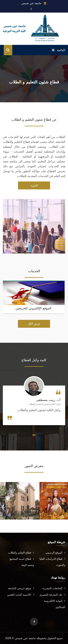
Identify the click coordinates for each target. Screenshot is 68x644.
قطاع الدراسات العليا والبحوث (52, 561)
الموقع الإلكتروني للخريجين (33, 308)
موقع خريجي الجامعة (19, 588)
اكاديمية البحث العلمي (19, 594)
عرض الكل (34, 323)
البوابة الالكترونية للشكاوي (54, 604)
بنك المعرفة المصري (50, 594)
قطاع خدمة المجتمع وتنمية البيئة (22, 561)
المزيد (34, 185)
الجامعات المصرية (52, 588)
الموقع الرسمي (54, 552)
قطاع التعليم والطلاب (19, 552)
